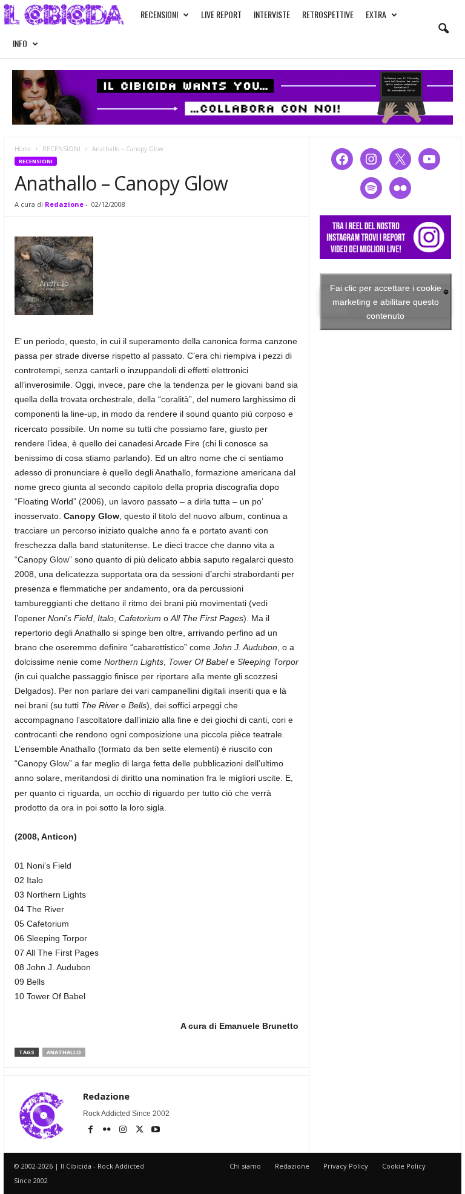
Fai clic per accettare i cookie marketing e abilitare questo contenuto (385, 301)
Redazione (64, 204)
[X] (140, 1130)
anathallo (64, 1052)
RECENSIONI (159, 14)
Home (23, 149)
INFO (20, 43)
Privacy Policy (345, 1165)
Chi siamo (245, 1165)
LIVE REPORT (221, 14)
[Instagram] (124, 1130)
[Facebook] (91, 1130)
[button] (443, 29)
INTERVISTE (272, 14)
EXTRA (376, 14)
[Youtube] (155, 1130)
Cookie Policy (404, 1165)
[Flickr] (107, 1130)
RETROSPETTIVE (328, 14)
